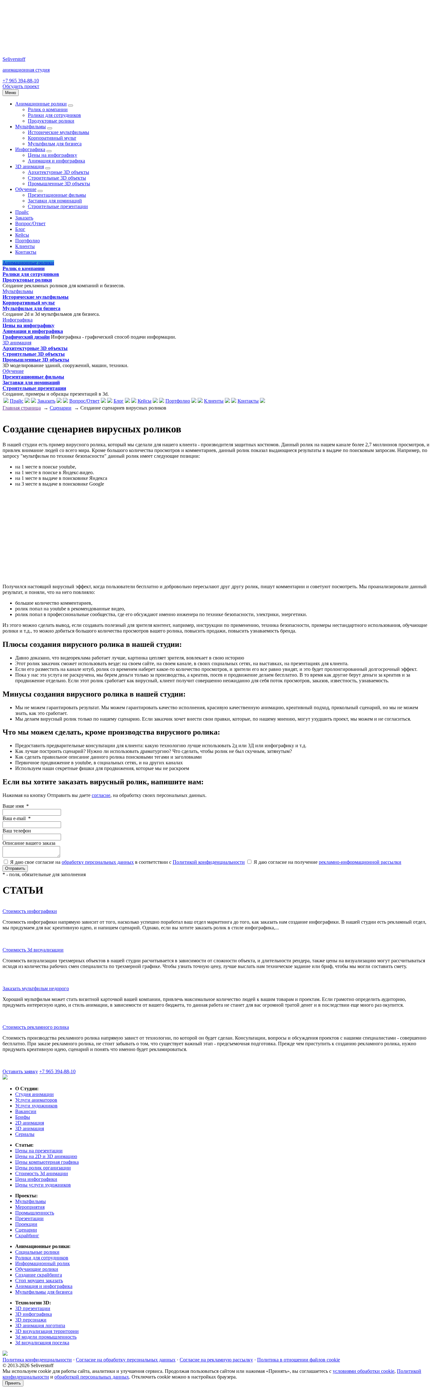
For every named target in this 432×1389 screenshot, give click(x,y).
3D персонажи (30, 1319)
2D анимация (29, 1122)
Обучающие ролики (36, 1269)
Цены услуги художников (43, 1185)
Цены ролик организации (43, 1167)
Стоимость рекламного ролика (36, 1027)
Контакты (25, 252)
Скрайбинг (27, 1235)
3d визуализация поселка (42, 1342)
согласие (101, 795)
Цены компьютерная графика (47, 1162)
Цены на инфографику (52, 155)
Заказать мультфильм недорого (36, 988)
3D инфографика (33, 1314)
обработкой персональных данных (91, 1376)
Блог (20, 229)
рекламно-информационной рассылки (360, 862)
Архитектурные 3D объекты (58, 172)
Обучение (25, 189)
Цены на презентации (39, 1150)
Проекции (26, 1224)
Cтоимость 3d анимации (41, 1173)
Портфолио (27, 240)
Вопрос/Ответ (30, 223)
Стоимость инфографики (30, 911)
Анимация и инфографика (56, 160)
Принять (13, 1383)
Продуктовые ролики (51, 121)
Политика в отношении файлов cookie (298, 1359)
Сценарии (60, 408)
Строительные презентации (58, 206)
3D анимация (29, 166)
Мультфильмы (30, 126)
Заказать (24, 217)
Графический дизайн (26, 337)
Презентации (29, 1218)
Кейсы (22, 235)
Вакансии (25, 1111)
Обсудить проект (21, 86)
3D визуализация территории (47, 1331)
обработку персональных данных (98, 862)
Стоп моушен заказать (39, 1280)
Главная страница (22, 408)
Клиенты (25, 246)
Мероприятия (30, 1207)
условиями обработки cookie (363, 1371)
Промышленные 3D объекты (59, 183)
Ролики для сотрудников (54, 115)
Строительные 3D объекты (57, 178)
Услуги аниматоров (36, 1100)
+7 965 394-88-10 (21, 80)
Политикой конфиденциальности (209, 862)
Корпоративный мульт (52, 138)
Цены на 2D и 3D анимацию (46, 1156)
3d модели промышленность (46, 1337)
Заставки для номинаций (55, 200)
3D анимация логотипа (40, 1325)
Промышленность (34, 1212)
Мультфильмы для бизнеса (43, 1292)
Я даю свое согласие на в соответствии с (127, 862)
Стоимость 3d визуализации (33, 950)
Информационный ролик (42, 1263)
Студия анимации (34, 1094)
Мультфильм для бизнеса (55, 143)
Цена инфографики (36, 1179)
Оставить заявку (20, 1071)
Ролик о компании (48, 109)
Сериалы (24, 1134)
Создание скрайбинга (38, 1274)
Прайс (22, 212)
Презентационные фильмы (57, 195)
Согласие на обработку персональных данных (126, 1359)
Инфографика (30, 149)
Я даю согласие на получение (326, 862)
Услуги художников (36, 1105)
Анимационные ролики (41, 103)
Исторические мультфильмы (58, 132)
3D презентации (32, 1308)
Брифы (22, 1117)
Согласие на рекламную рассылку (216, 1359)
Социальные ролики (37, 1252)
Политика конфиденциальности (37, 1359)
